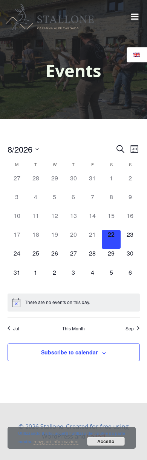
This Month (73, 328)
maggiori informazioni (56, 441)
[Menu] (135, 17)
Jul (16, 328)
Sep (130, 328)
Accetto (105, 441)
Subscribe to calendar (69, 352)
